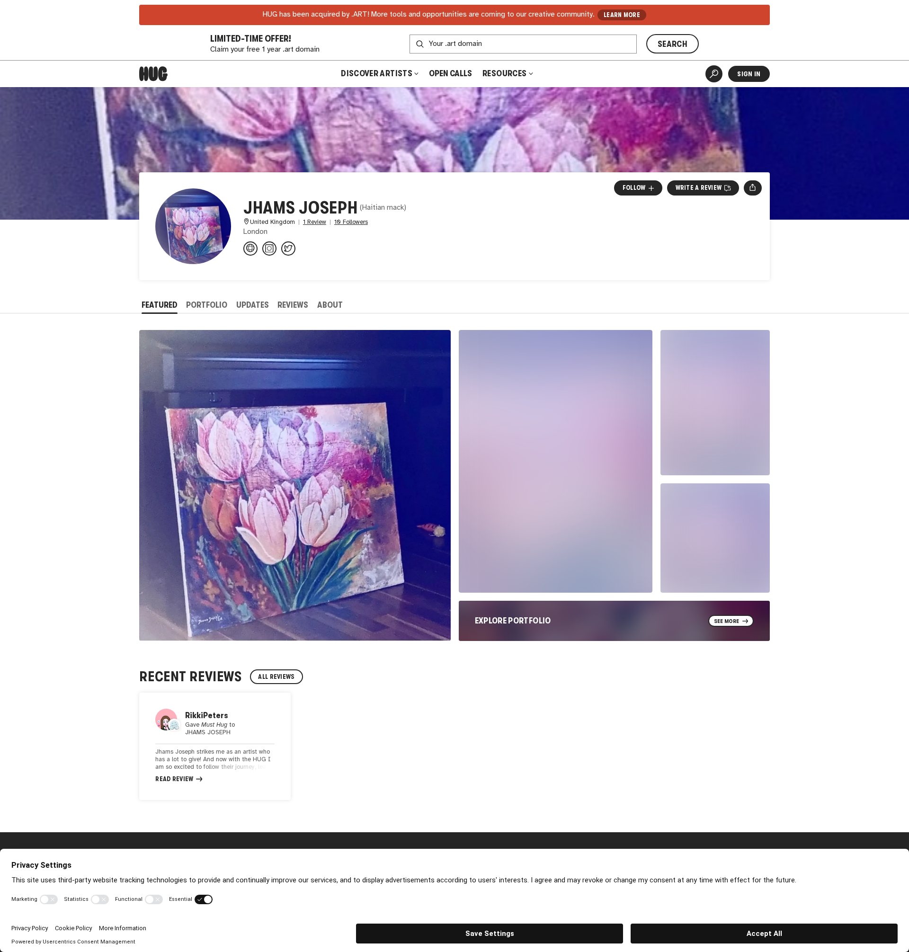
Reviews (292, 305)
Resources (505, 73)
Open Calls (450, 73)
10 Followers (351, 222)
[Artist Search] (713, 73)
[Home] (153, 74)
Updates (252, 305)
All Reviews (276, 676)
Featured (160, 305)
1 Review (314, 222)
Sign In (748, 74)
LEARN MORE (622, 14)
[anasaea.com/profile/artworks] (250, 248)
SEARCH (672, 44)
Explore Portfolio (513, 620)
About (330, 305)
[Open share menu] (752, 188)
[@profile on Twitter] (288, 248)
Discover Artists (376, 73)
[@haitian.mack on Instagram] (269, 248)
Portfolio (206, 305)
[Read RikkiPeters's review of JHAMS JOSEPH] (215, 747)
